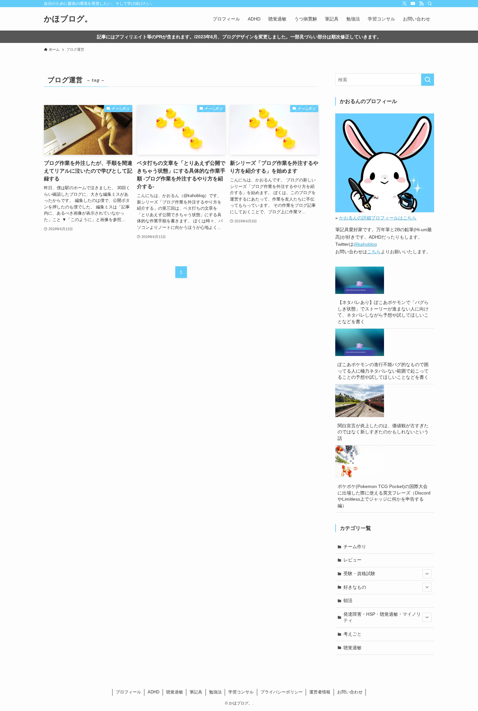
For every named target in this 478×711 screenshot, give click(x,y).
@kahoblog (365, 244)
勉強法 (215, 692)
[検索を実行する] (427, 79)
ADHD (153, 692)
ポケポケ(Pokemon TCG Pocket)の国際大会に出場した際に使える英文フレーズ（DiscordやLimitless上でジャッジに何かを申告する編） (384, 496)
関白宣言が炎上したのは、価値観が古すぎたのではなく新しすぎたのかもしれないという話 (383, 432)
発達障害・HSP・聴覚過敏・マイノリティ (382, 617)
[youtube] (413, 3)
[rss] (421, 3)
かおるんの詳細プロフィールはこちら (378, 217)
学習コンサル (241, 692)
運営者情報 (319, 692)
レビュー (352, 559)
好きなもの (354, 587)
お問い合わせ (350, 692)
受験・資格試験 (359, 573)
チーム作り (354, 546)
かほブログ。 (68, 19)
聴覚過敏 (352, 647)
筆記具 (196, 692)
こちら (374, 251)
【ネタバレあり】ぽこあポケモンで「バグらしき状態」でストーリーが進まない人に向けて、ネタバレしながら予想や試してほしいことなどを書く (383, 312)
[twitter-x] (404, 3)
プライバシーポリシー (281, 692)
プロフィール (128, 692)
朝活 (347, 600)
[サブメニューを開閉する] (427, 573)
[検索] (430, 3)
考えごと (352, 634)
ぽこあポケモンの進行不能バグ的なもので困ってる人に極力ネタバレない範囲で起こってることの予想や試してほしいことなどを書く (383, 371)
